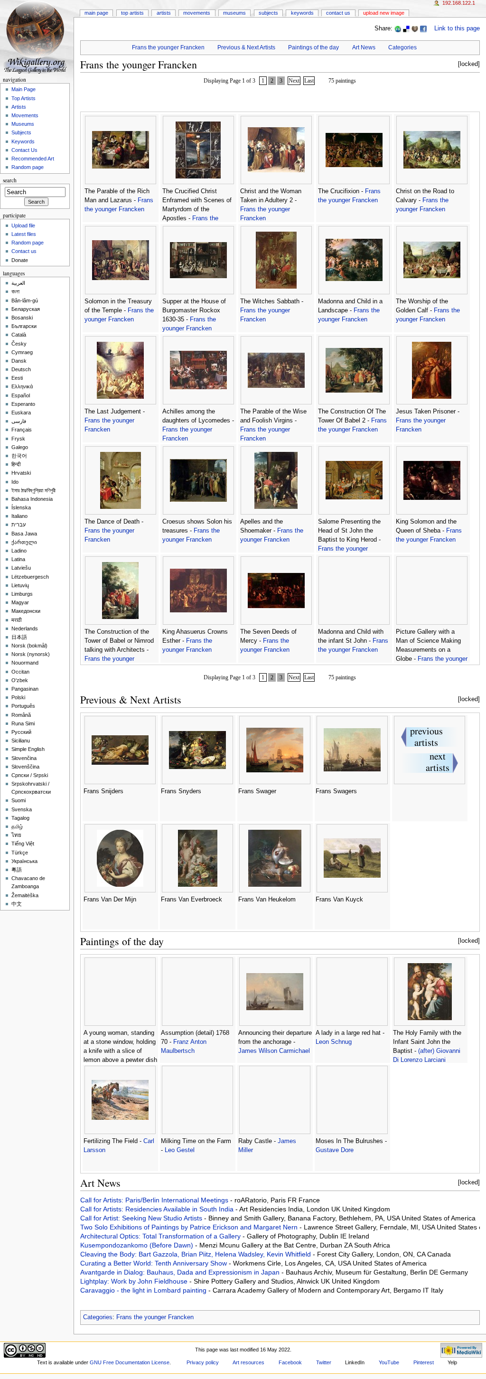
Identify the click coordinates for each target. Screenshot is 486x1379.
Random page (27, 167)
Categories (402, 47)
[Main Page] (37, 37)
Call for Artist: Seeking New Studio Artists (142, 1218)
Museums (234, 13)
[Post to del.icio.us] (406, 28)
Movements (196, 13)
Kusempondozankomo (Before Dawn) (137, 1245)
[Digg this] (414, 28)
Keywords (302, 13)
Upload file (23, 225)
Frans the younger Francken (168, 47)
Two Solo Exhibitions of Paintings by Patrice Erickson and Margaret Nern (189, 1227)
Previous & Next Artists (246, 47)
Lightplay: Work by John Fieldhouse (134, 1281)
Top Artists (132, 13)
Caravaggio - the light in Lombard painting (144, 1290)
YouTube (389, 1362)
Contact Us (338, 13)
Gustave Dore (335, 1150)
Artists (164, 13)
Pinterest (423, 1362)
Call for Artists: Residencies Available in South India (157, 1209)
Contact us (24, 251)
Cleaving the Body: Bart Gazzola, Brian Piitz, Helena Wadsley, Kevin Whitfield (196, 1254)
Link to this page (457, 28)
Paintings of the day (313, 47)
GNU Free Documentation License (129, 1362)
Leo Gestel (180, 1150)
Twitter (323, 1362)
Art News (363, 47)
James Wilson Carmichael (274, 1051)
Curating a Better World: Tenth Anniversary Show (154, 1263)
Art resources (248, 1362)
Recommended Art (32, 158)
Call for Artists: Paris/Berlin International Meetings (155, 1200)
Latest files (23, 234)
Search (10, 180)
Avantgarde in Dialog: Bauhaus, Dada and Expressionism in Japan (180, 1272)
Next (294, 80)
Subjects (268, 13)
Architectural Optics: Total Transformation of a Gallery (161, 1236)
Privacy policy (203, 1362)
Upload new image (383, 13)
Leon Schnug (334, 1042)
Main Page (96, 13)
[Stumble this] (397, 28)
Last (309, 80)
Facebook (290, 1362)
